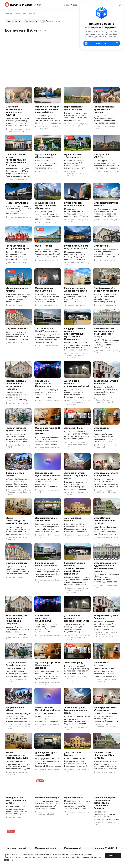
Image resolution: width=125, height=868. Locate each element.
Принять (113, 856)
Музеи (66, 5)
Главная (8, 14)
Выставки (74, 5)
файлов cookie (76, 854)
